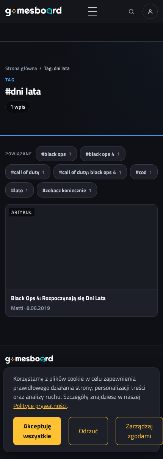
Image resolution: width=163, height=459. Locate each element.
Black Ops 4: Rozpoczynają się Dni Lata (58, 298)
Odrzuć (88, 431)
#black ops (56, 154)
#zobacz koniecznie (66, 190)
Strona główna (21, 68)
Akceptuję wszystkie (37, 431)
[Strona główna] (33, 11)
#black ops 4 (103, 154)
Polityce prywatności (40, 405)
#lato (19, 190)
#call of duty (28, 172)
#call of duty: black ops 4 (90, 172)
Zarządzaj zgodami (139, 431)
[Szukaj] (131, 11)
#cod (144, 172)
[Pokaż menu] (92, 11)
